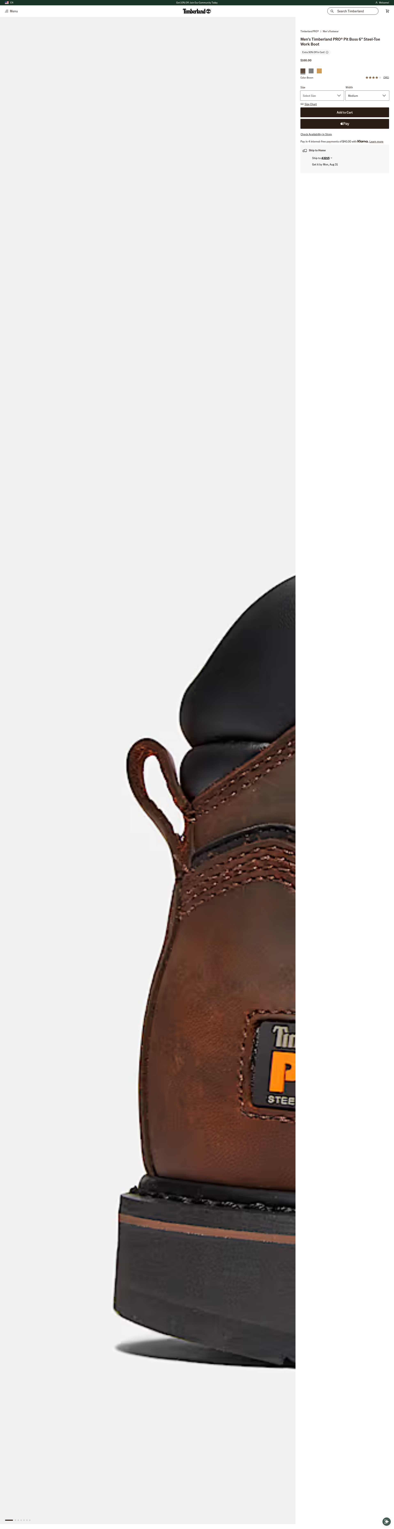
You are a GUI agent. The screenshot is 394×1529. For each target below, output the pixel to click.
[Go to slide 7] (29, 1520)
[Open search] (387, 1522)
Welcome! (382, 3)
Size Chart (311, 104)
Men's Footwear (331, 31)
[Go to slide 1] (9, 1520)
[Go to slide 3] (18, 1520)
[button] (377, 77)
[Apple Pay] (344, 124)
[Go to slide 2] (15, 1520)
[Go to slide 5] (24, 1520)
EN (11, 2)
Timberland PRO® (309, 31)
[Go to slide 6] (26, 1520)
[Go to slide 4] (21, 1520)
